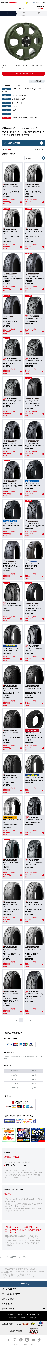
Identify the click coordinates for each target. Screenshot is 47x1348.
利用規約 (19, 1314)
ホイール (8, 8)
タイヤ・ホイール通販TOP (8, 1257)
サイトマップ (13, 1318)
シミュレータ (23, 8)
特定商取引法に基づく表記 (29, 1318)
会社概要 (10, 1314)
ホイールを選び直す (36, 81)
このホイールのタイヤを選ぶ (23, 73)
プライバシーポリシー (32, 1314)
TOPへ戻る (24, 1284)
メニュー (15, 8)
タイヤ (3, 8)
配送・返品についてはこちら (16, 1165)
